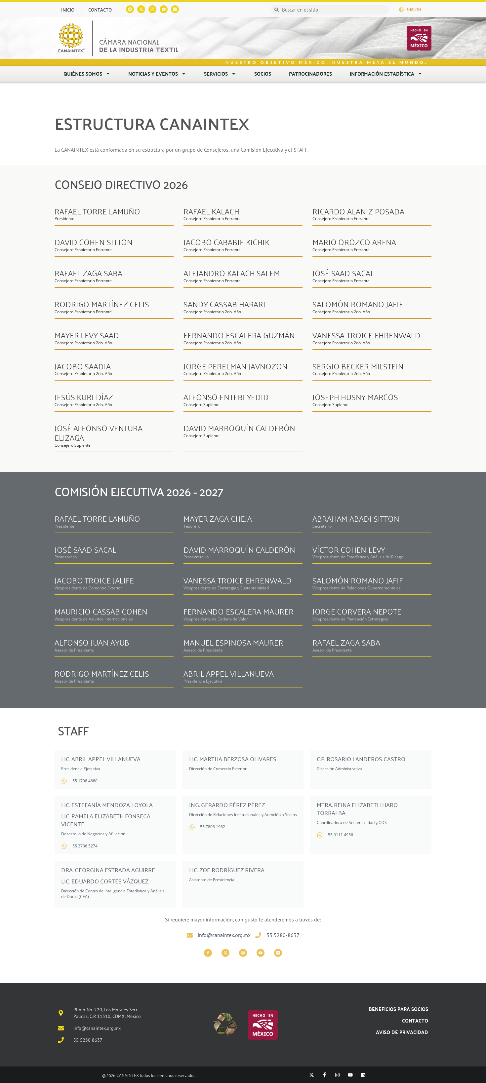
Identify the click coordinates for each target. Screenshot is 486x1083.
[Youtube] (164, 9)
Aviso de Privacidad (402, 1032)
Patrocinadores (310, 73)
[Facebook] (130, 9)
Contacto (100, 9)
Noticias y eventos (153, 73)
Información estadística (382, 73)
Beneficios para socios (398, 1009)
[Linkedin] (175, 9)
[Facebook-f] (208, 953)
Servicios (216, 73)
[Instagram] (152, 9)
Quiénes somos (82, 73)
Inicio (67, 9)
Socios (262, 73)
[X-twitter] (225, 953)
